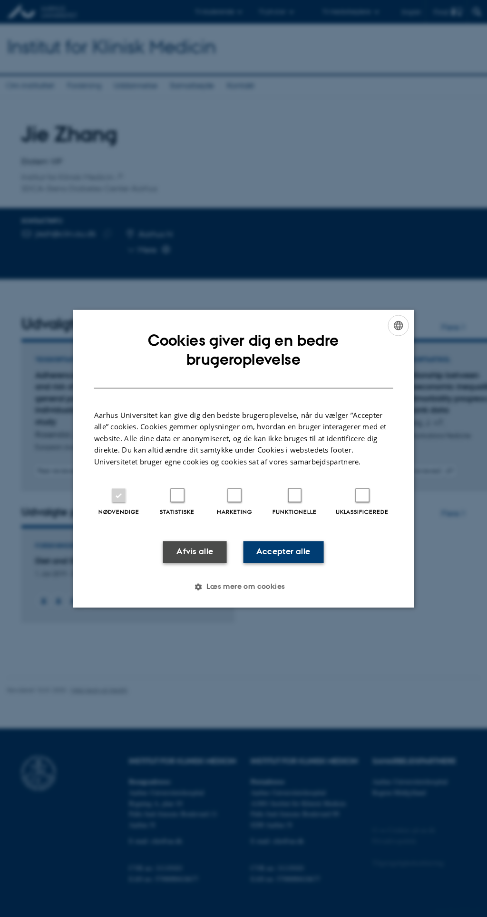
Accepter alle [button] (283, 552)
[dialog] (243, 458)
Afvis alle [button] (194, 552)
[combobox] (398, 325)
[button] (243, 586)
